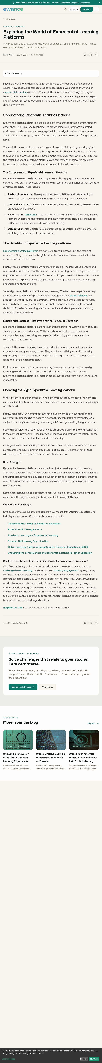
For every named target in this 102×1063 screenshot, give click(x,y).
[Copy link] (96, 54)
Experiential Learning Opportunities (28, 541)
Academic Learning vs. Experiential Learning (33, 535)
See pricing (47, 687)
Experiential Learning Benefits (25, 529)
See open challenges (21, 687)
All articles (10, 19)
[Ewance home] (13, 9)
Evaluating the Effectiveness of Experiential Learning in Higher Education (50, 552)
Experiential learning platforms (20, 251)
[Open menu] (96, 9)
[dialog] (51, 1055)
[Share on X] (85, 54)
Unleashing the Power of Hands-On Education (34, 523)
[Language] (65, 9)
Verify (75, 9)
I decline (84, 1059)
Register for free (12, 607)
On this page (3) (14, 74)
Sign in (86, 9)
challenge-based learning (17, 570)
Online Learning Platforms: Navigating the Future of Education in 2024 (48, 547)
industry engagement (66, 570)
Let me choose (8, 1059)
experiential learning (15, 92)
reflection (30, 214)
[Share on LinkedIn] (90, 54)
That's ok (94, 1059)
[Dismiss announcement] (99, 2)
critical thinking (78, 295)
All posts (91, 723)
